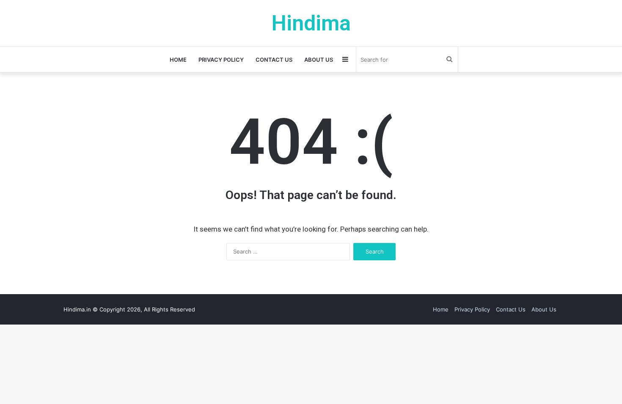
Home (178, 59)
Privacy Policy (221, 59)
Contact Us (274, 59)
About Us (318, 59)
